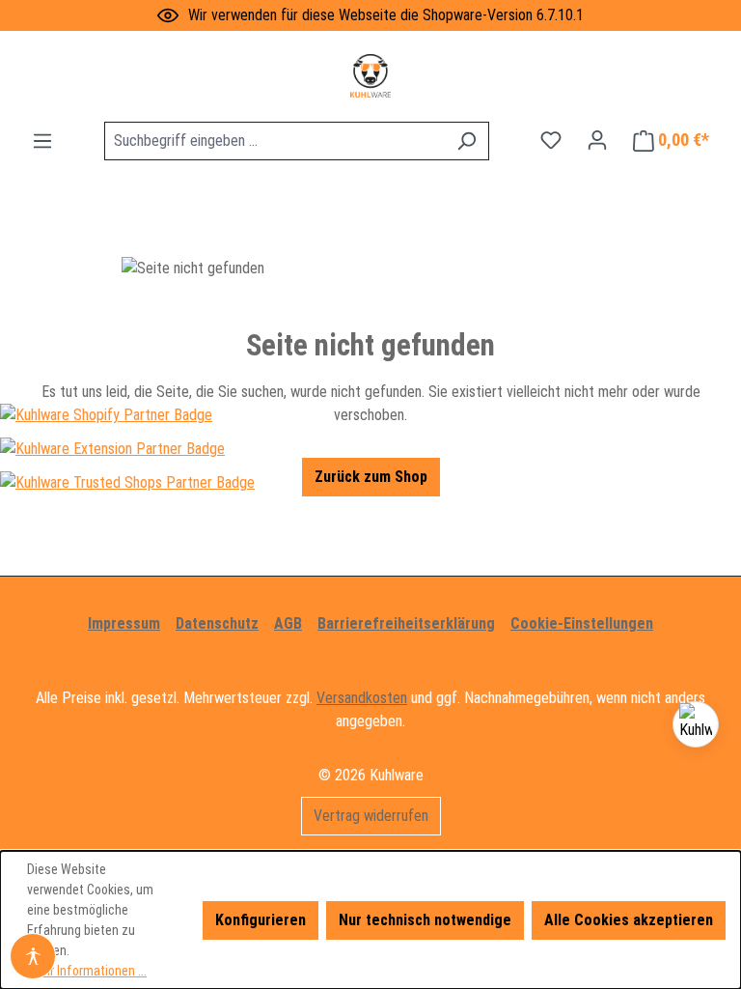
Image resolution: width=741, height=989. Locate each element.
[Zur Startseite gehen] (370, 76)
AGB (288, 623)
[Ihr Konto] (597, 140)
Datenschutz (217, 623)
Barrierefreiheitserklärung (406, 623)
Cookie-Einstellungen (581, 623)
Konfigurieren (260, 920)
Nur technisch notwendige (425, 920)
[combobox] (274, 141)
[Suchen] (466, 141)
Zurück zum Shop (371, 476)
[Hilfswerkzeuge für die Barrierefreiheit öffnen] (33, 956)
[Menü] (42, 141)
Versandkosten (361, 698)
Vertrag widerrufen (371, 815)
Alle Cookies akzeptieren (628, 920)
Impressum (124, 623)
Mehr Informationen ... (87, 970)
